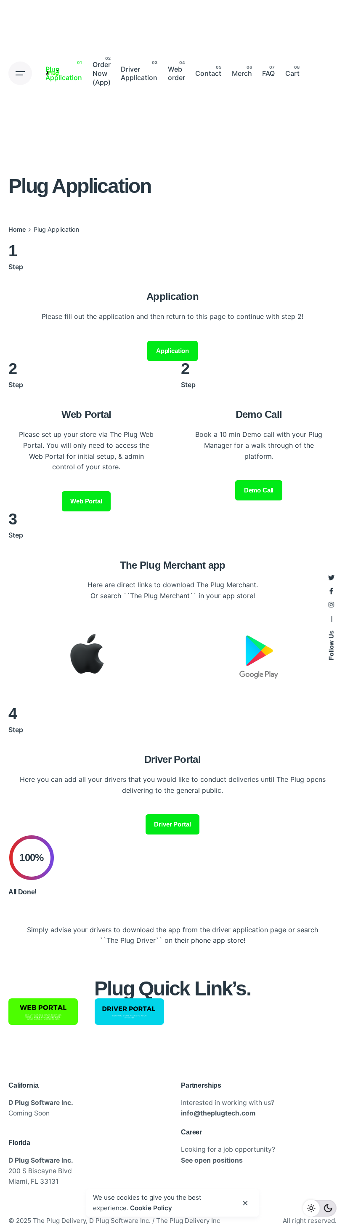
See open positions (212, 1160)
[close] (245, 1203)
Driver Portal (172, 824)
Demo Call (259, 490)
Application (172, 350)
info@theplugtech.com (218, 1113)
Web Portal (86, 501)
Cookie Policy (151, 1208)
